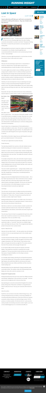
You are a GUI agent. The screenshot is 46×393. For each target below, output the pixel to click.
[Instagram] (6, 7)
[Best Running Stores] (28, 378)
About (27, 7)
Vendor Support (41, 41)
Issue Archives (15, 7)
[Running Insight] (23, 3)
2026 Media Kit (17, 374)
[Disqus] (17, 320)
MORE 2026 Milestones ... (42, 46)
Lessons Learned (42, 17)
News (9, 7)
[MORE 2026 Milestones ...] (36, 47)
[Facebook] (2, 7)
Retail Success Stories (41, 22)
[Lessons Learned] (36, 17)
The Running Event (34, 7)
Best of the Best (42, 26)
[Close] (44, 386)
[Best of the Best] (36, 27)
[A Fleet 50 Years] (36, 37)
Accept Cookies (28, 390)
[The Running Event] (28, 374)
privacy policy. (32, 387)
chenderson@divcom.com (6, 376)
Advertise (21, 7)
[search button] (44, 7)
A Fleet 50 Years (42, 36)
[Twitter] (4, 7)
